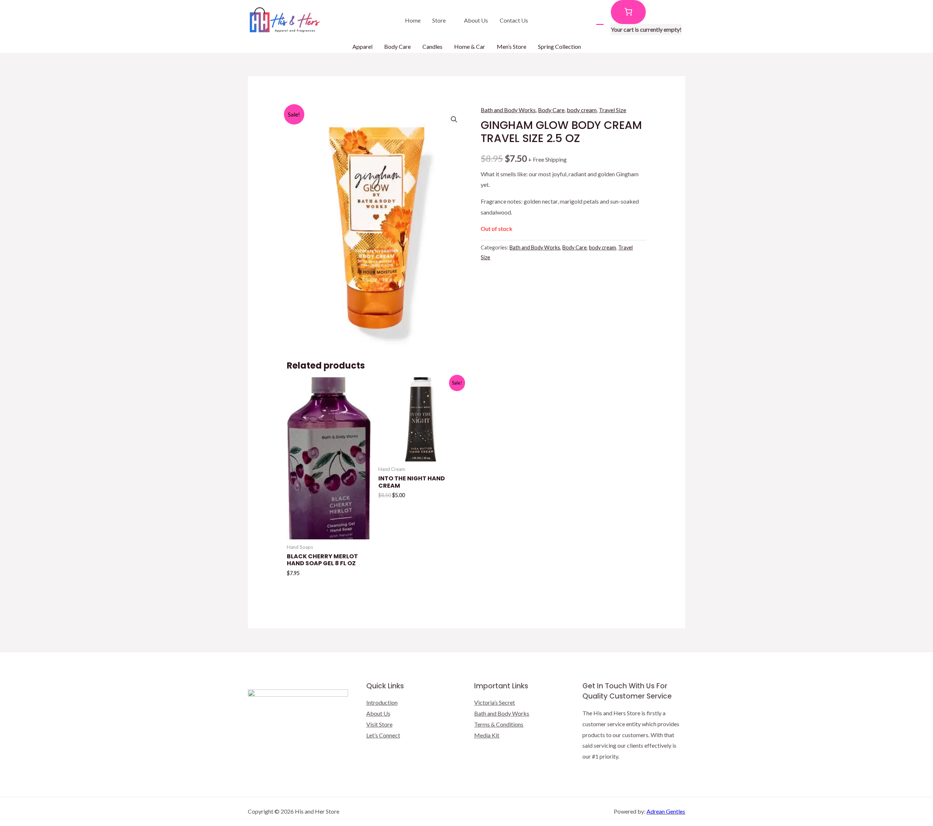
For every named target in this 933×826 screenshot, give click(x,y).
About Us (476, 20)
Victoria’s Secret (494, 702)
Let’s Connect (383, 735)
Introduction (382, 702)
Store (439, 20)
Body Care (397, 46)
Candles (432, 46)
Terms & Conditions (498, 724)
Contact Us (514, 20)
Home (413, 20)
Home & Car (469, 46)
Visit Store (379, 724)
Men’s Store (511, 46)
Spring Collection (559, 46)
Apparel (362, 46)
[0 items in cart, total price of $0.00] (628, 12)
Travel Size (612, 109)
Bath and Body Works (508, 109)
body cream (582, 109)
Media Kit (486, 735)
